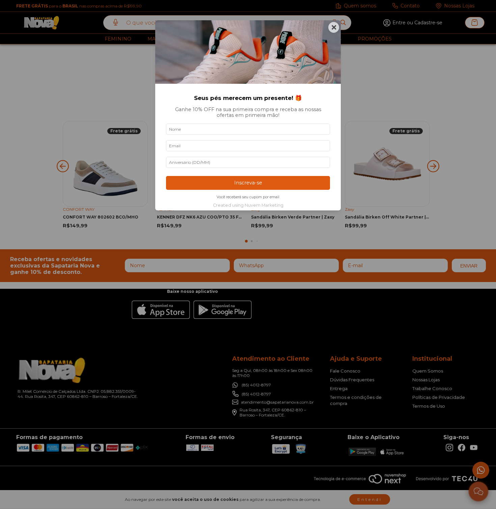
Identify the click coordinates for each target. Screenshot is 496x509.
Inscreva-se (248, 183)
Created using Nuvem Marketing (248, 205)
